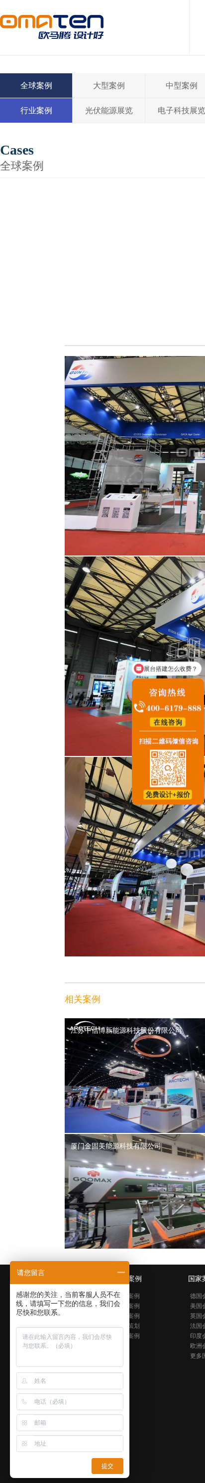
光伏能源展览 (109, 110)
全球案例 (36, 85)
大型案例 (109, 85)
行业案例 (36, 110)
